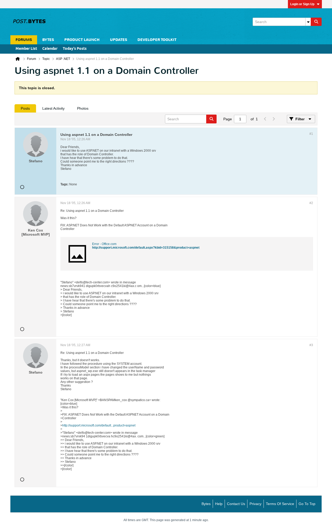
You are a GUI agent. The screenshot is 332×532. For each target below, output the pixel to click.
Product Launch (82, 39)
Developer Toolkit (156, 39)
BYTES (48, 39)
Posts (25, 108)
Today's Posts (75, 48)
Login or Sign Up (302, 4)
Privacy (255, 504)
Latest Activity (53, 108)
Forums (24, 39)
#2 (311, 203)
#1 (311, 134)
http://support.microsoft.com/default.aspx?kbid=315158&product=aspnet (145, 247)
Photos (82, 108)
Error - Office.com (104, 244)
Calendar (50, 48)
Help (219, 504)
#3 (311, 345)
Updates (118, 39)
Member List (26, 48)
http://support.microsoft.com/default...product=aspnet (98, 425)
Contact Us (236, 504)
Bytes (206, 504)
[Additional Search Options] (308, 22)
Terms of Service (280, 504)
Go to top (307, 504)
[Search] (316, 22)
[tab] (25, 108)
